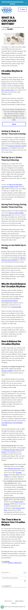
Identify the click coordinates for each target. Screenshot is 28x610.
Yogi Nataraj (6, 27)
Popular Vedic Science (7, 10)
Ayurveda (10, 562)
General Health (18, 562)
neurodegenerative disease (9, 300)
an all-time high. (16, 307)
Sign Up (14, 124)
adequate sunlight (6, 370)
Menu (23, 9)
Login (24, 572)
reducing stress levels (14, 468)
